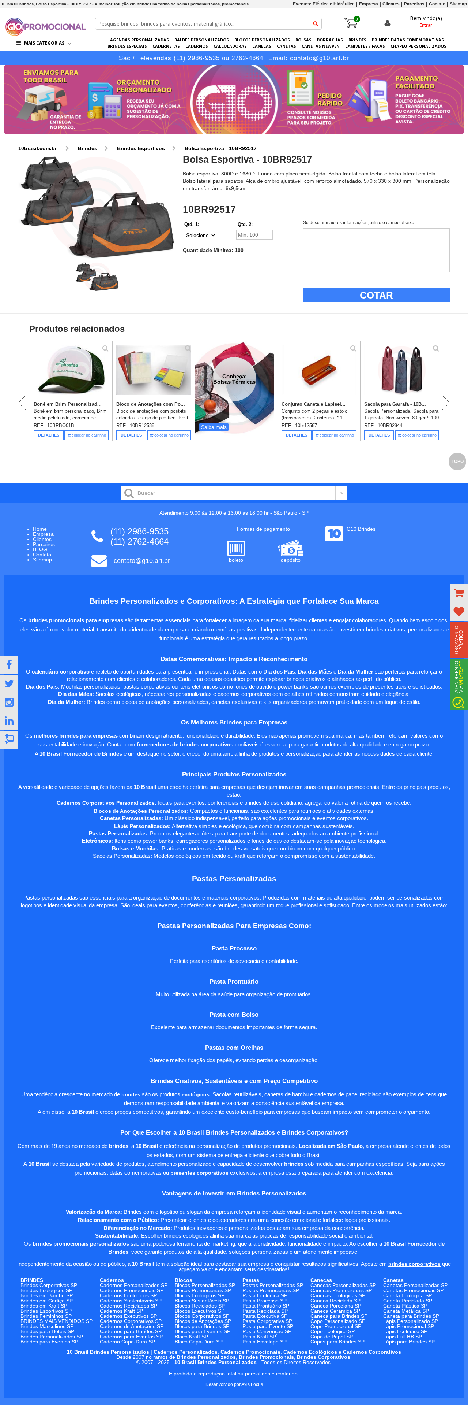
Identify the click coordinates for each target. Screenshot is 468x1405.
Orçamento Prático (459, 640)
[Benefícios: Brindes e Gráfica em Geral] (234, 136)
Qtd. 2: (245, 224)
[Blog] (9, 740)
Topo (458, 461)
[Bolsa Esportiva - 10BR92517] (97, 207)
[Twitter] (9, 684)
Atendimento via (459, 677)
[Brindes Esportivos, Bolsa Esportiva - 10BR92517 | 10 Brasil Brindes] (45, 33)
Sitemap (458, 4)
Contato (437, 4)
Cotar (376, 295)
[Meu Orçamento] (459, 593)
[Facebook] (9, 665)
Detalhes (48, 435)
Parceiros (414, 4)
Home (40, 529)
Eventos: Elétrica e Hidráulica (324, 4)
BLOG (40, 549)
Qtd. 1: (191, 224)
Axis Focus (252, 1384)
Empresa (368, 4)
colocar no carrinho (88, 435)
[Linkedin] (9, 721)
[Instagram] (9, 702)
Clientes (391, 4)
